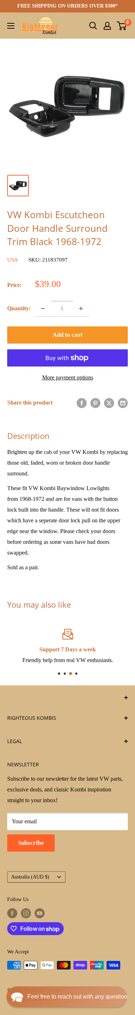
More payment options (67, 377)
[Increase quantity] (81, 308)
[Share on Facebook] (82, 402)
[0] (121, 25)
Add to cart (68, 334)
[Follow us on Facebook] (12, 913)
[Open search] (93, 26)
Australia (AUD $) (30, 877)
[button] (66, 996)
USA (12, 260)
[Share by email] (123, 402)
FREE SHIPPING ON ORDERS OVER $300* (67, 6)
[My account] (107, 26)
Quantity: (19, 308)
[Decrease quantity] (42, 308)
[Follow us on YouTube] (40, 913)
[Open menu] (10, 26)
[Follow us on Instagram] (26, 913)
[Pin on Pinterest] (95, 402)
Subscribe (31, 842)
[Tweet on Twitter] (109, 402)
